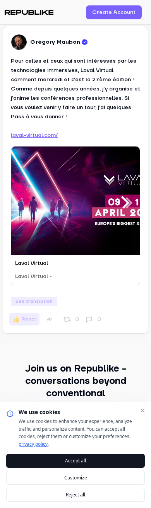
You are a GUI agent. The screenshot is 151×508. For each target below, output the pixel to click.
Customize (75, 477)
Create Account (114, 12)
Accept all (75, 460)
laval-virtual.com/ (34, 135)
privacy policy (33, 444)
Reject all (75, 494)
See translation (34, 301)
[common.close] (142, 410)
